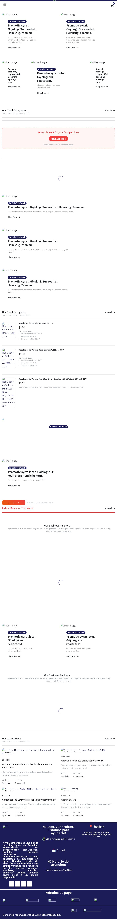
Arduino (8, 752)
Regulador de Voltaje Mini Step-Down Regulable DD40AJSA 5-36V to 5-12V (52, 379)
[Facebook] (11, 883)
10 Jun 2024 (65, 796)
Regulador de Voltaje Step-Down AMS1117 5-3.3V (41, 350)
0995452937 (58, 844)
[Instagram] (17, 883)
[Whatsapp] (29, 883)
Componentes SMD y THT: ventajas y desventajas (29, 799)
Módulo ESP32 (68, 799)
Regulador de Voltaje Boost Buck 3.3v (36, 323)
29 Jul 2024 (6, 760)
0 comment (20, 783)
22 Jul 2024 (65, 756)
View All (108, 110)
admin (6, 783)
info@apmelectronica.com (58, 855)
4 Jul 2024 (6, 796)
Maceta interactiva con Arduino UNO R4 (82, 760)
